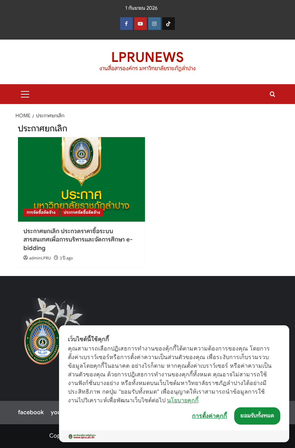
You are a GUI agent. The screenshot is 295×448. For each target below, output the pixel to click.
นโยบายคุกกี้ (183, 400)
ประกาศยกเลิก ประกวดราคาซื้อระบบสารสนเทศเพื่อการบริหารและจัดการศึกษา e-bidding (78, 239)
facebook (31, 412)
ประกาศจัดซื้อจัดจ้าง (82, 212)
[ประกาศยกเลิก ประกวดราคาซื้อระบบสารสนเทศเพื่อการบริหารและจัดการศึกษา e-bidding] (81, 179)
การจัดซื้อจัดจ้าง (41, 212)
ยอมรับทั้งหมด (257, 415)
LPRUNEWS (147, 57)
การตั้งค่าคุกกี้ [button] (209, 415)
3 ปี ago (66, 258)
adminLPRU (40, 258)
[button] (25, 93)
